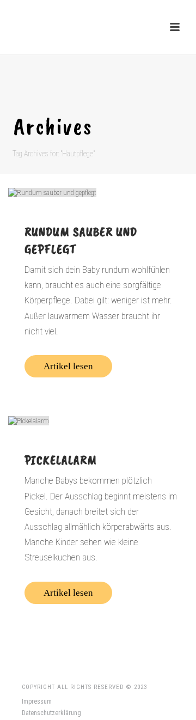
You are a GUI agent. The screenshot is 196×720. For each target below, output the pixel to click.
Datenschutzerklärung (51, 713)
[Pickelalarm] (98, 420)
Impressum (37, 701)
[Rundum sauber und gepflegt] (98, 192)
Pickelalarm (60, 459)
